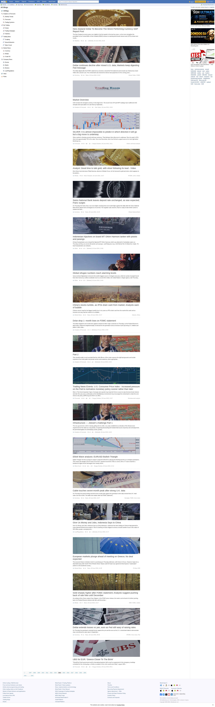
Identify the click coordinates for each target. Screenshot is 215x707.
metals (138, 175)
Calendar (55, 4)
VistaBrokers (206, 78)
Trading (207, 73)
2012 (51, 672)
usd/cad (193, 76)
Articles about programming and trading (13, 687)
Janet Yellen (132, 75)
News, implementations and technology (65, 687)
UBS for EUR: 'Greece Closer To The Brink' (93, 659)
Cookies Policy (111, 695)
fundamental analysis (134, 398)
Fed (139, 634)
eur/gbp (127, 498)
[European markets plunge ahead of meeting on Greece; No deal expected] (106, 545)
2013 (55, 672)
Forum (11, 1)
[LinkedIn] (172, 694)
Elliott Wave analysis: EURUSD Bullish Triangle (95, 457)
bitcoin (201, 76)
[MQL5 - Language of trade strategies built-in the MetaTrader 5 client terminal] (4, 2)
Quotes (44, 1)
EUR (192, 84)
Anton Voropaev (88, 175)
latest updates (62, 685)
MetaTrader (52, 1)
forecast (210, 74)
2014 (59, 672)
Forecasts (77, 143)
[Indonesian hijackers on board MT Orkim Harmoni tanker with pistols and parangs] (106, 225)
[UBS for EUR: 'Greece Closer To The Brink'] (106, 648)
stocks (134, 315)
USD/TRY (203, 82)
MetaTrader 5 (163, 683)
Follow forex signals (8, 693)
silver (128, 143)
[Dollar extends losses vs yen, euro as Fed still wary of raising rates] (106, 616)
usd (203, 73)
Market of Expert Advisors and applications (14, 691)
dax (211, 76)
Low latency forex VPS (9, 695)
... (28, 675)
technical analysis (135, 143)
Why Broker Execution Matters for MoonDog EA (200, 38)
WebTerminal (64, 4)
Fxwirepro (206, 76)
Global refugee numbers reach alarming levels (94, 273)
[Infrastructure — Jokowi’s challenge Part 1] (106, 412)
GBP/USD (193, 73)
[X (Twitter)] (166, 694)
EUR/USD (193, 71)
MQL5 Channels (164, 688)
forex (192, 69)
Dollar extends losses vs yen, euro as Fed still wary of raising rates (104, 627)
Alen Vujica (98, 107)
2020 (85, 672)
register (212, 7)
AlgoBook (39, 4)
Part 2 (75, 354)
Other (76, 248)
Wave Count (78, 466)
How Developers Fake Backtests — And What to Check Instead (202, 58)
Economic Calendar (176, 688)
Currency (77, 75)
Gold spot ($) (194, 80)
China (138, 315)
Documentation (29, 4)
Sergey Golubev (96, 143)
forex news (137, 498)
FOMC (138, 75)
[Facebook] (161, 694)
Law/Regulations (79, 532)
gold (203, 71)
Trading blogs (6, 699)
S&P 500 (204, 74)
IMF (131, 602)
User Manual (62, 689)
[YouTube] (169, 694)
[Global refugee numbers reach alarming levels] (106, 262)
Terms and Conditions (113, 687)
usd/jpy (199, 73)
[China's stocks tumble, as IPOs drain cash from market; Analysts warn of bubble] (106, 294)
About (109, 683)
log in (206, 7)
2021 (25, 675)
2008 (34, 672)
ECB (139, 568)
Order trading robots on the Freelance (13, 689)
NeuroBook (47, 4)
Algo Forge (20, 4)
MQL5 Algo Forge (60, 695)
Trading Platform (63, 683)
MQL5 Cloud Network (61, 693)
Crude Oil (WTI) (195, 82)
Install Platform (59, 699)
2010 (43, 672)
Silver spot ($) (202, 80)
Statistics (77, 40)
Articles (4, 4)
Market (17, 1)
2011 (47, 672)
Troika (135, 568)
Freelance (32, 1)
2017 (72, 672)
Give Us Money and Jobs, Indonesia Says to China (97, 522)
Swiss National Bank (134, 212)
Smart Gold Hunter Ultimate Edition (200, 18)
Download (61, 697)
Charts (4, 701)
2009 (39, 672)
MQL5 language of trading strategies (65, 691)
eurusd (207, 69)
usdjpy (207, 71)
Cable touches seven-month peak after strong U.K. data (99, 490)
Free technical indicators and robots (12, 685)
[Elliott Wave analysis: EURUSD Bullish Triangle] (106, 445)
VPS (38, 1)
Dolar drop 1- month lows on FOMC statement (94, 320)
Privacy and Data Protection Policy (117, 693)
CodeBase (11, 4)
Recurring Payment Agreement (116, 689)
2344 (32, 675)
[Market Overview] (106, 88)
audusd (209, 82)
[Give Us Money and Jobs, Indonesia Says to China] (106, 511)
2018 (76, 672)
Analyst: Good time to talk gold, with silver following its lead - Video (104, 168)
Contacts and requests (114, 697)
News (87, 75)
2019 (80, 672)
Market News (78, 315)
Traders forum (6, 697)
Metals (76, 175)
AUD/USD (193, 74)
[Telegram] (164, 694)
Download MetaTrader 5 (208, 4)
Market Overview (81, 100)
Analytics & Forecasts (80, 107)
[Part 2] (106, 343)
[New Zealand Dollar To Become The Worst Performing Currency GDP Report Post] (106, 18)
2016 (68, 672)
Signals (24, 1)
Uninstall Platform (59, 701)
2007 (30, 672)
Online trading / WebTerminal (10, 683)
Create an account (200, 1)
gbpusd (199, 71)
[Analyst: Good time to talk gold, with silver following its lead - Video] (106, 157)
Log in (192, 1)
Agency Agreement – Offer (115, 691)
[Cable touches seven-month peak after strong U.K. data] (106, 479)
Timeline (110, 685)
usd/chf (199, 74)
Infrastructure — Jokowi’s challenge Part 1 (93, 423)
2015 (64, 672)
